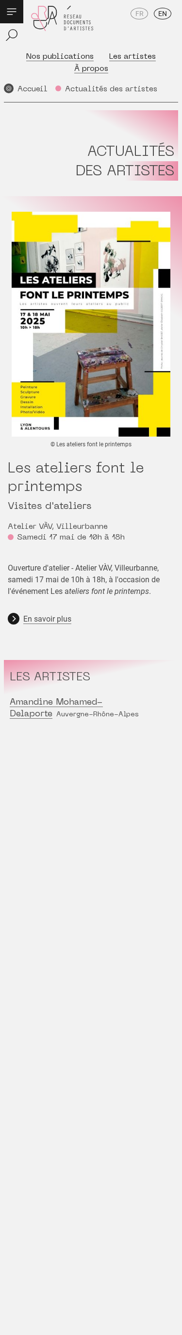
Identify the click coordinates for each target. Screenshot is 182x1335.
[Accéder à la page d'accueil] (62, 25)
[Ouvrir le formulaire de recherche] (11, 35)
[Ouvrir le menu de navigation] (11, 11)
